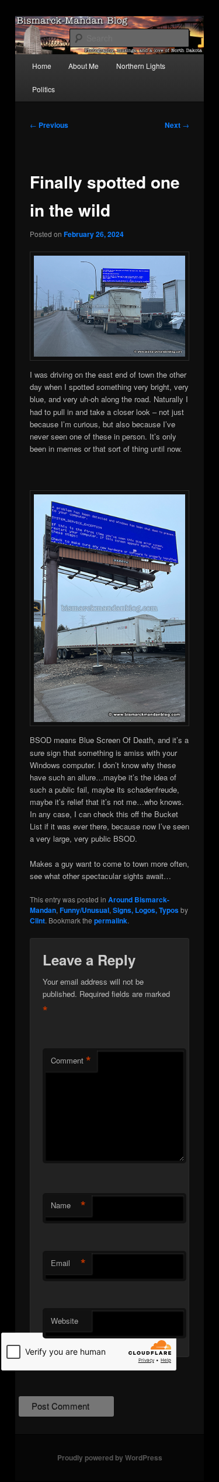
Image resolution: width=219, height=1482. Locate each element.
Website (64, 1320)
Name (68, 1205)
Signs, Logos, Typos (146, 910)
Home (41, 66)
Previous (49, 125)
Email (68, 1263)
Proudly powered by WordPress (109, 1457)
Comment (71, 1060)
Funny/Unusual (84, 910)
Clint (37, 920)
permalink (110, 920)
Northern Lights (140, 66)
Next (177, 125)
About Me (83, 66)
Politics (43, 89)
